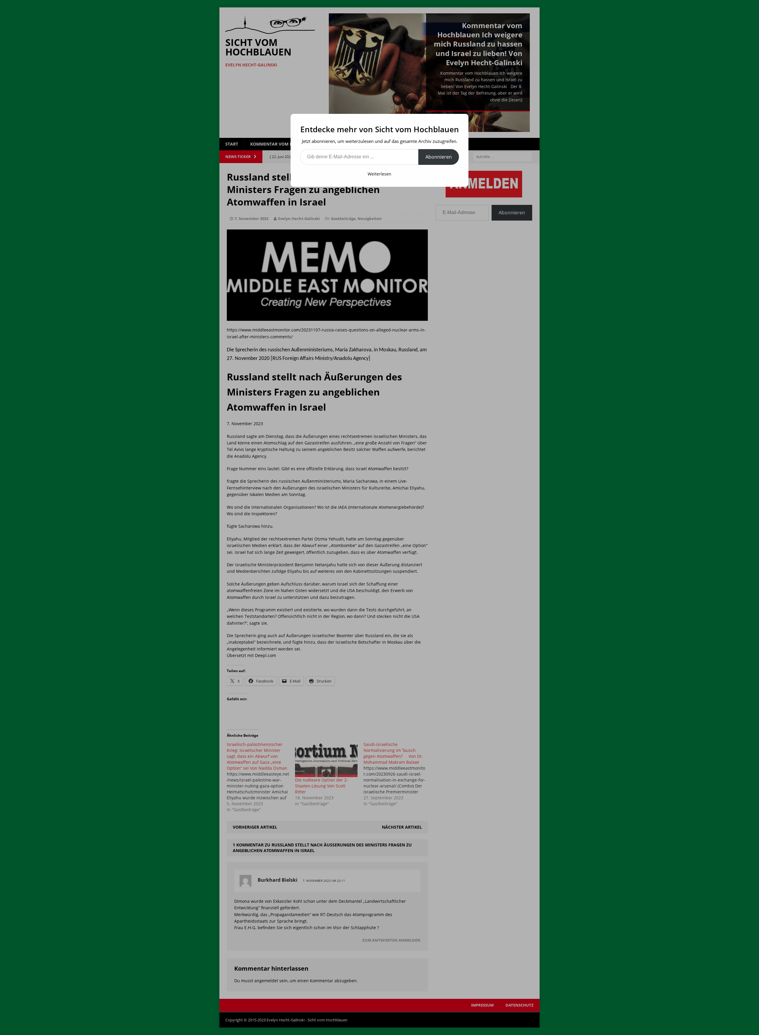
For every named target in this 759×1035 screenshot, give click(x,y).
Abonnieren (438, 157)
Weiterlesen (379, 174)
